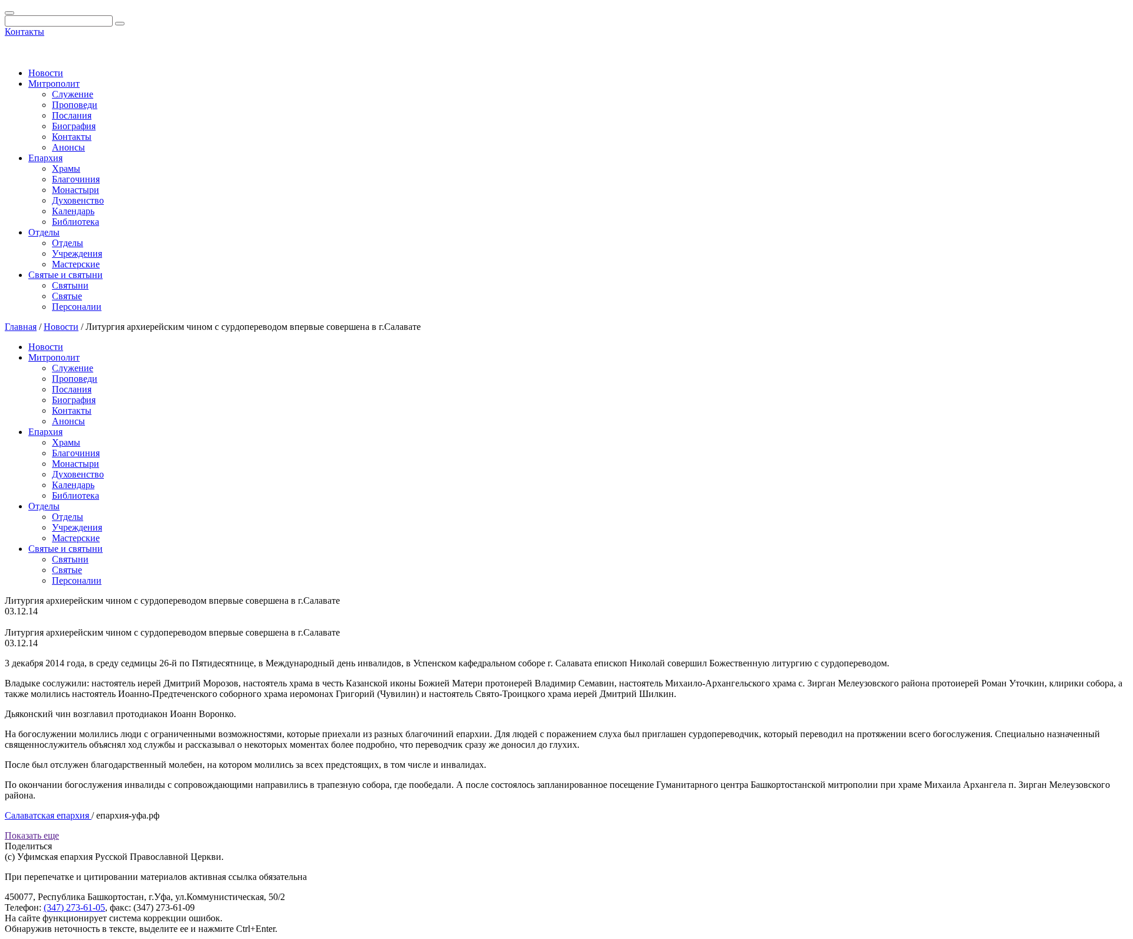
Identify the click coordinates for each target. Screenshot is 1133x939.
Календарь (73, 211)
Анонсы (68, 147)
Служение (72, 94)
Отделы (44, 232)
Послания (71, 115)
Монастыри (75, 190)
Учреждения (77, 253)
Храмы (66, 168)
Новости (45, 73)
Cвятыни (70, 285)
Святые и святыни (65, 275)
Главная (21, 327)
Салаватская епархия (48, 815)
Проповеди (74, 105)
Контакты (24, 32)
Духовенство (78, 200)
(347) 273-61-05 (74, 907)
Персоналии (76, 307)
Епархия (45, 158)
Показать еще (32, 835)
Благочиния (76, 179)
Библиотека (75, 222)
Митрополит (54, 83)
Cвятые (67, 296)
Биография (74, 126)
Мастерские (76, 264)
